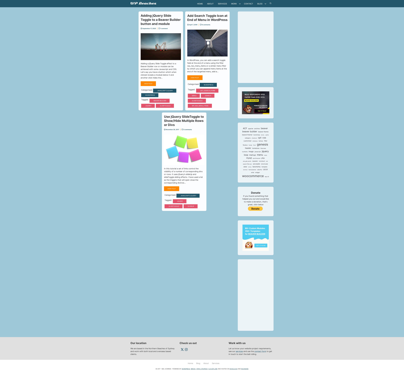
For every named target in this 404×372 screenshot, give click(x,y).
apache (250, 128)
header (248, 148)
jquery (148, 106)
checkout (254, 138)
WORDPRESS (186, 369)
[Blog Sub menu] (265, 4)
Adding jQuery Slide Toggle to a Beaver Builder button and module (161, 20)
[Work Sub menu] (240, 4)
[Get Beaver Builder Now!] (255, 102)
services (239, 351)
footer (250, 145)
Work (234, 4)
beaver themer (247, 135)
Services (222, 4)
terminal (245, 169)
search (208, 96)
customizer (247, 141)
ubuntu (259, 169)
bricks (262, 135)
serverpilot (256, 164)
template (264, 167)
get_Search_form (207, 90)
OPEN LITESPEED (201, 369)
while (252, 172)
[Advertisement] (255, 47)
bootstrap (256, 135)
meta (265, 155)
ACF (245, 128)
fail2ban (261, 141)
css (264, 137)
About (210, 4)
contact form (260, 351)
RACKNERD (244, 369)
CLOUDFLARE (212, 369)
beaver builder (160, 101)
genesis (262, 144)
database (255, 141)
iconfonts (245, 151)
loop (246, 155)
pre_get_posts (247, 161)
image (251, 151)
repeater (255, 161)
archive (257, 129)
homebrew (255, 148)
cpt (259, 137)
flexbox (245, 145)
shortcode (264, 164)
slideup (191, 206)
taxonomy (256, 167)
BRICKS (193, 369)
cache (267, 135)
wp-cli (267, 176)
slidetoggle (165, 106)
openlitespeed (256, 158)
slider (245, 167)
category (248, 138)
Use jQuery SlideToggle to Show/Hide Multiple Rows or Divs (184, 121)
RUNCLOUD (233, 369)
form (254, 145)
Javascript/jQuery (165, 90)
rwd (267, 161)
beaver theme (263, 132)
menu (194, 96)
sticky (249, 167)
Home (200, 4)
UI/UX (265, 169)
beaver (264, 128)
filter (265, 141)
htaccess (263, 148)
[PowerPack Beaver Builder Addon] (256, 237)
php (263, 158)
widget (257, 172)
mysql (249, 158)
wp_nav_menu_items (200, 106)
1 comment (164, 28)
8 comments (205, 25)
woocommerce (253, 176)
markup (252, 155)
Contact (248, 4)
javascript (258, 151)
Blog (259, 4)
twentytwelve (252, 169)
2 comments (187, 129)
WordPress (150, 95)
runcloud (262, 161)
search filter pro (247, 164)
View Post (148, 84)
